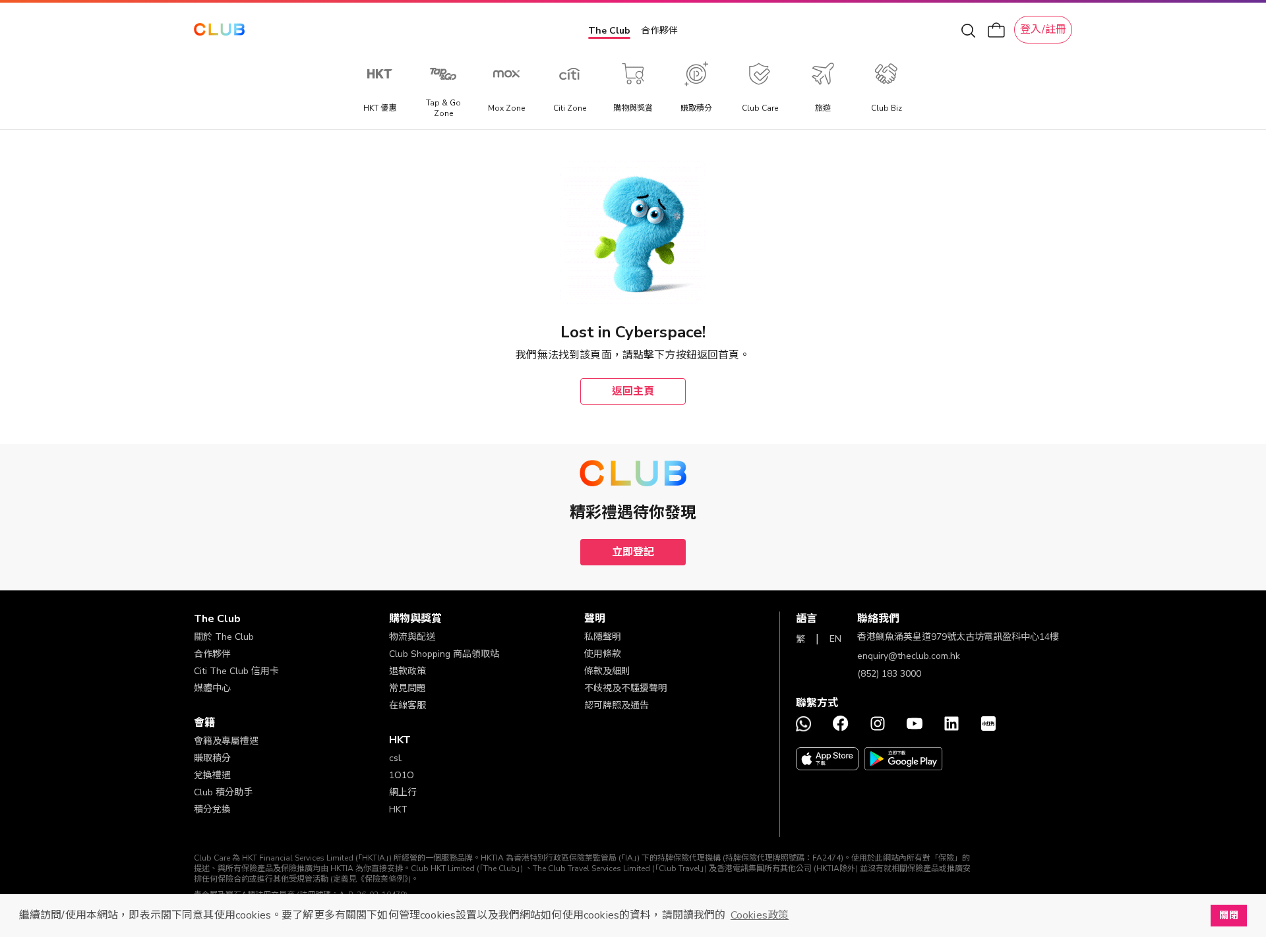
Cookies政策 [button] (760, 915)
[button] (291, 618)
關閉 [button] (1228, 915)
